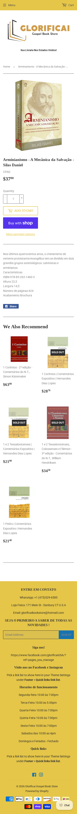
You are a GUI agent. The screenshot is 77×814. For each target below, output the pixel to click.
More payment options (20, 234)
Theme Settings (60, 675)
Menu (11, 5)
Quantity (8, 191)
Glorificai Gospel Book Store (41, 786)
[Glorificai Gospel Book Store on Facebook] (34, 775)
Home (6, 66)
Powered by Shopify (36, 791)
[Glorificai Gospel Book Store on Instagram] (41, 775)
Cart (71, 5)
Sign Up (66, 634)
